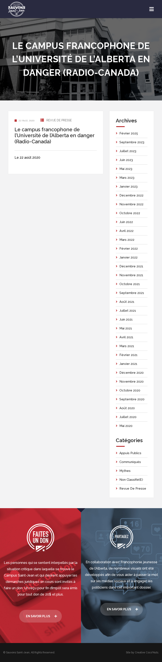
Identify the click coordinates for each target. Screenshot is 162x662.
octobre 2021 (129, 284)
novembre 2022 (131, 204)
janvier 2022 (128, 257)
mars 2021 (126, 346)
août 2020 (127, 408)
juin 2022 (126, 222)
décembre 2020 (131, 373)
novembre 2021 (131, 275)
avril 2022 (126, 231)
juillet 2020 (127, 417)
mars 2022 (126, 240)
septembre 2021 (131, 293)
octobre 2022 (129, 213)
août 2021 (126, 302)
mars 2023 (126, 178)
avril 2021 (126, 337)
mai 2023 (125, 169)
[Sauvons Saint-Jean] (16, 9)
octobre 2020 (129, 390)
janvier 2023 (128, 186)
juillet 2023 (127, 151)
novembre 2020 (131, 381)
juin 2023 (126, 160)
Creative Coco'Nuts (146, 652)
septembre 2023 (131, 142)
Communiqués (130, 462)
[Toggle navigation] (151, 9)
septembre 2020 (131, 399)
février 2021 (128, 355)
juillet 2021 (127, 311)
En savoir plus (38, 616)
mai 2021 (125, 328)
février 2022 (128, 248)
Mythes (125, 471)
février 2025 (128, 133)
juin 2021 (126, 319)
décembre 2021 (131, 266)
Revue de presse (59, 120)
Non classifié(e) (131, 480)
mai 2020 (125, 426)
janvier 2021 (128, 364)
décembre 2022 (131, 195)
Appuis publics (130, 453)
